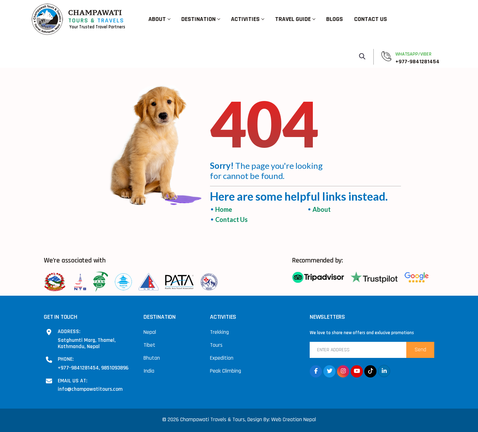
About (157, 19)
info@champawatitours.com (90, 389)
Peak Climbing (225, 371)
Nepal (149, 332)
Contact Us (370, 19)
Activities (245, 19)
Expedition (221, 358)
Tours (216, 345)
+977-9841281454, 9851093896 (93, 367)
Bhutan (151, 358)
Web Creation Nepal (293, 419)
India (148, 371)
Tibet (149, 345)
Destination (198, 19)
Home (223, 209)
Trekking (219, 332)
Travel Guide (293, 19)
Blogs (334, 19)
